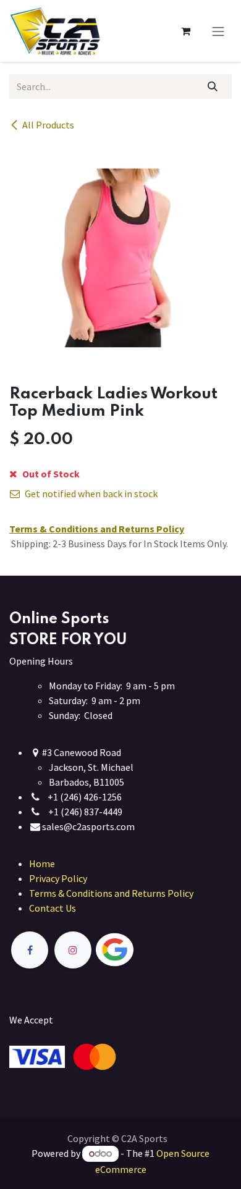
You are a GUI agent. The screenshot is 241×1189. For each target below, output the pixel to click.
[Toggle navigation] (218, 31)
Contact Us (52, 908)
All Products (48, 125)
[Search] (213, 86)
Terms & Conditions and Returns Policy (111, 893)
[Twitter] (143, 950)
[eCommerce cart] (185, 31)
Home (42, 863)
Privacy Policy (58, 878)
